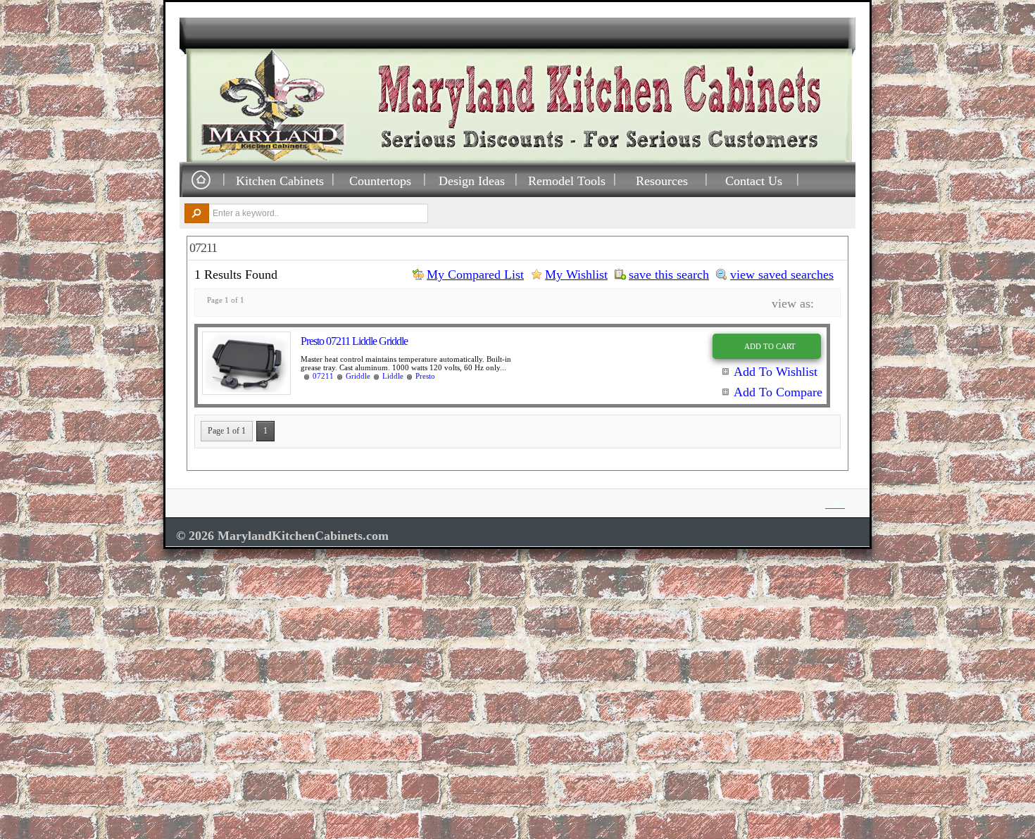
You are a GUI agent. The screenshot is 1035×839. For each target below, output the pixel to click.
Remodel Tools (567, 180)
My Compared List (475, 274)
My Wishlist (576, 274)
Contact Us (753, 180)
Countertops (380, 180)
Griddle (358, 376)
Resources (662, 180)
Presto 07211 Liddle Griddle (354, 341)
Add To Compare (778, 392)
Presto (425, 376)
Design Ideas (472, 180)
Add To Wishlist (775, 372)
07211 (323, 376)
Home (201, 180)
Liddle (392, 376)
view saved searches (782, 274)
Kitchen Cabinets (280, 180)
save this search (669, 274)
